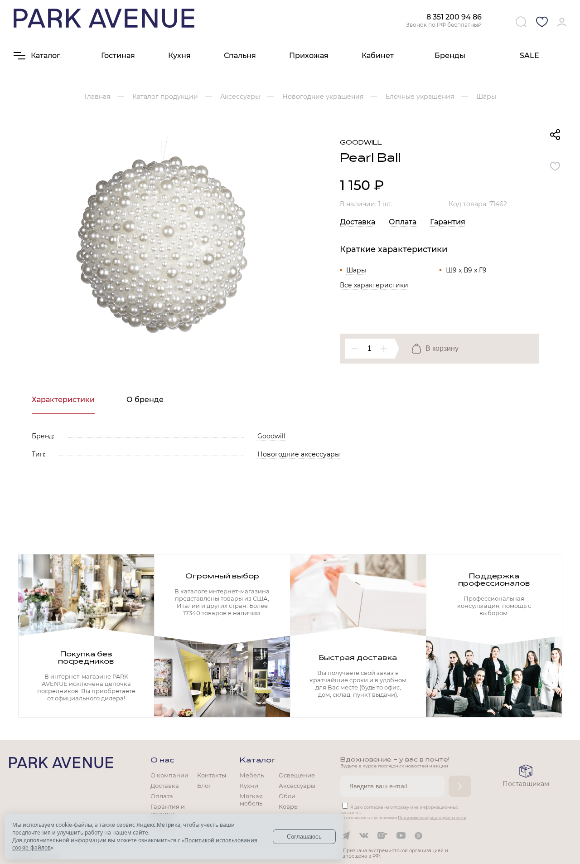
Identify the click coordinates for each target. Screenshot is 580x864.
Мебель (252, 775)
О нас (162, 760)
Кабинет (378, 55)
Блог (204, 785)
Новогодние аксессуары (298, 454)
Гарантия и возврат (167, 810)
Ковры (289, 806)
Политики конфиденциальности (432, 817)
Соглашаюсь (304, 836)
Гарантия (447, 222)
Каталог (258, 760)
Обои (287, 796)
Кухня (179, 55)
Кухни (249, 785)
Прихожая (309, 55)
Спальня (240, 55)
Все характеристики (374, 285)
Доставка (357, 222)
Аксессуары (297, 785)
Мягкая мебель (251, 799)
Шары (356, 270)
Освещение (297, 775)
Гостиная (118, 55)
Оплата (402, 222)
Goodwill (361, 143)
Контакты (211, 775)
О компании (169, 775)
